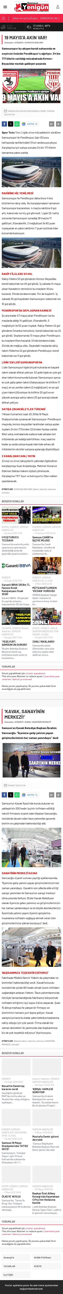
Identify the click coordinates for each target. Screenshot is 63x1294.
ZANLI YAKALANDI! (43, 641)
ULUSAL (49, 580)
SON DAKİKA (20, 1132)
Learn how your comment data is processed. (31, 678)
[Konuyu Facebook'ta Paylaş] (4, 124)
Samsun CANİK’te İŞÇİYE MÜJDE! (42, 539)
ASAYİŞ (5, 527)
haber (36, 489)
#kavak (17, 1041)
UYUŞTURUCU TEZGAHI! (10, 539)
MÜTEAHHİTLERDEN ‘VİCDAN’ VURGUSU (44, 589)
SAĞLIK (54, 628)
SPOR (4, 1135)
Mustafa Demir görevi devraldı (45, 1138)
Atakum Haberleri (41, 1078)
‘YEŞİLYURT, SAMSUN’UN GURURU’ (14, 643)
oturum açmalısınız (35, 673)
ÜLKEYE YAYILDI (11, 1196)
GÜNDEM (19, 42)
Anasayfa (8, 42)
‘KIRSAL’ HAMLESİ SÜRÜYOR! (42, 1090)
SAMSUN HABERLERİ (42, 631)
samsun (52, 489)
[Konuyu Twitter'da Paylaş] (10, 124)
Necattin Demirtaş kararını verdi (13, 1087)
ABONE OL (32, 123)
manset (43, 489)
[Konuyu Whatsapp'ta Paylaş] (17, 124)
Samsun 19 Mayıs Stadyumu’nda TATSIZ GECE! (15, 1146)
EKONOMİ (36, 527)
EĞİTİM (5, 1186)
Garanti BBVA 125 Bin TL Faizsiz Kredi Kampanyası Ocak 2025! (16, 589)
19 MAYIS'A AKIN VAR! (23, 489)
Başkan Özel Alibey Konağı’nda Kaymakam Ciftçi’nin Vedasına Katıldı (45, 1198)
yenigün (5, 492)
